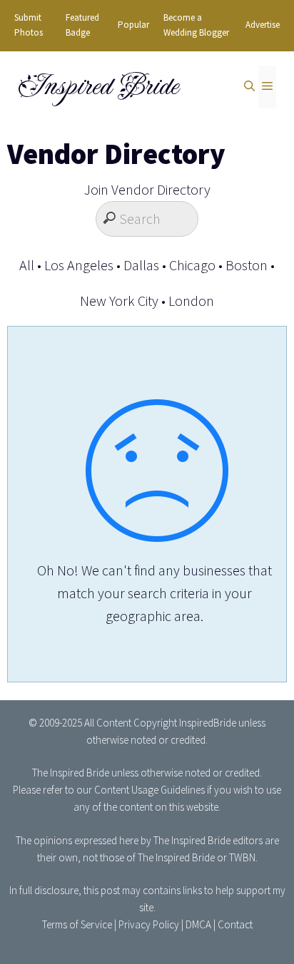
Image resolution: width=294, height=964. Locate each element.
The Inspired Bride (70, 772)
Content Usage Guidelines (149, 789)
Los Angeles (78, 265)
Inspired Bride (97, 86)
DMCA (198, 924)
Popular (133, 25)
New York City (119, 300)
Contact (235, 924)
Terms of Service (77, 924)
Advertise (262, 25)
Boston (246, 265)
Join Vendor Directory (147, 189)
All (26, 265)
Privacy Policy (148, 924)
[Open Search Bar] (249, 87)
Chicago (192, 265)
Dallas (141, 265)
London (191, 300)
